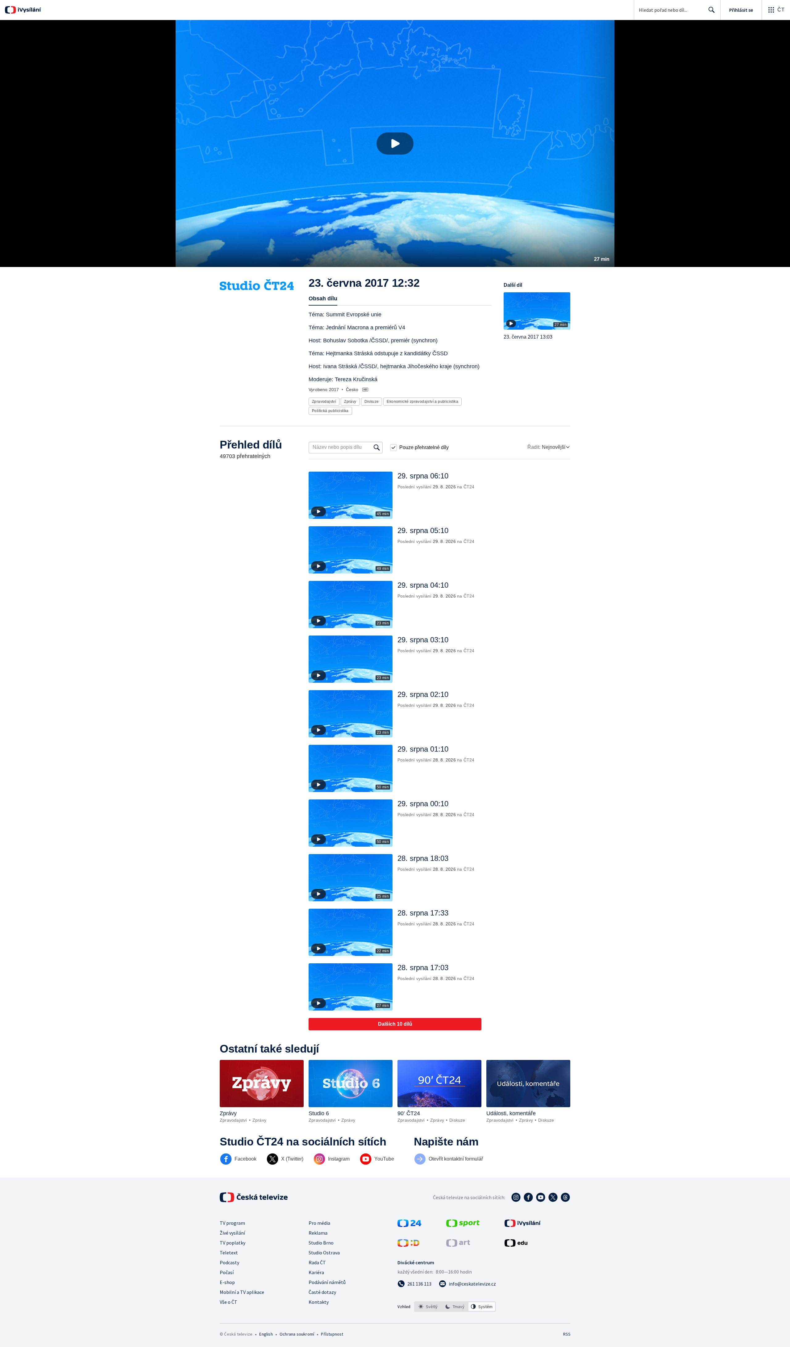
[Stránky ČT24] (409, 1225)
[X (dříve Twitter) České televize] (553, 1197)
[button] (395, 143)
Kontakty (319, 1302)
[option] (428, 1306)
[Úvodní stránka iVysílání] (28, 10)
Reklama (318, 1233)
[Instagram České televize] (516, 1197)
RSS (567, 1334)
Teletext (229, 1252)
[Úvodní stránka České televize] (254, 1197)
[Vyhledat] (376, 447)
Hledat (711, 10)
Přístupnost (332, 1334)
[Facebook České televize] (528, 1197)
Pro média (319, 1223)
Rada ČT (317, 1262)
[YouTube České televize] (541, 1197)
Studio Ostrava (324, 1252)
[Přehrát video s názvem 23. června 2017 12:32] (395, 143)
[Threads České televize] (565, 1197)
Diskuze (371, 401)
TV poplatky (232, 1243)
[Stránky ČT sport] (463, 1225)
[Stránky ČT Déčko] (408, 1245)
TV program (232, 1223)
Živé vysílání (232, 1233)
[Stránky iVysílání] (523, 1225)
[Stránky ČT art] (458, 1245)
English (265, 1334)
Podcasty (229, 1262)
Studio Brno (321, 1243)
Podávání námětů (327, 1282)
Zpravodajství (324, 401)
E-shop (227, 1282)
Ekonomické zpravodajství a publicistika (422, 401)
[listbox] (455, 1306)
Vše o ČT (228, 1302)
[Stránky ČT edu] (516, 1245)
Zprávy (350, 401)
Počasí (227, 1272)
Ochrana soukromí (297, 1334)
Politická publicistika (330, 411)
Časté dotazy (322, 1292)
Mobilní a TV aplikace (242, 1292)
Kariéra (316, 1272)
